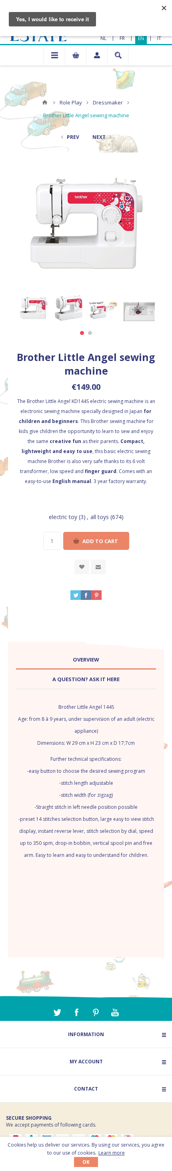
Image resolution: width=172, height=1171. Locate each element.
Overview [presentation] (86, 659)
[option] (33, 308)
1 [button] (82, 333)
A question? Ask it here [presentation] (86, 679)
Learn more (111, 1152)
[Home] (45, 102)
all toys (99, 517)
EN (141, 38)
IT (159, 38)
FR (122, 38)
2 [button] (90, 333)
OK (86, 1162)
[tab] (86, 660)
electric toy (63, 517)
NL (103, 38)
